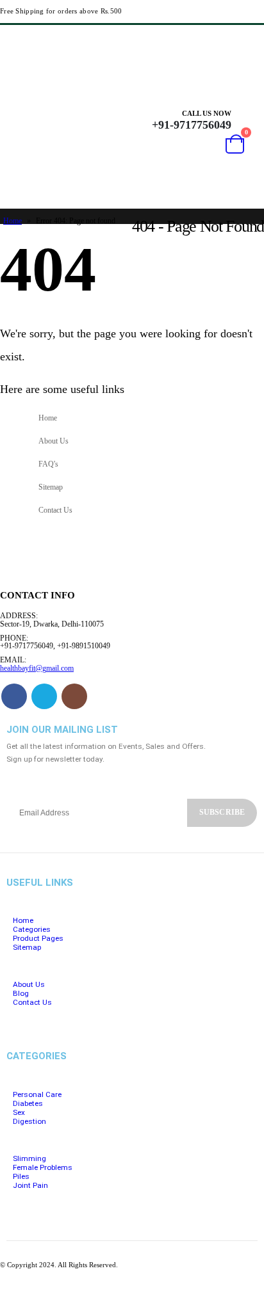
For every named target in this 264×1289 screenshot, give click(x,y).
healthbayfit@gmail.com (37, 668)
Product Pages (38, 938)
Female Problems (42, 1167)
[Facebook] (204, 39)
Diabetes (28, 1103)
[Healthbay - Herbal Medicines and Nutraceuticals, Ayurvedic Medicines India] (27, 148)
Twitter (44, 696)
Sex (19, 1112)
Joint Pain (30, 1185)
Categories (32, 929)
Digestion (29, 1121)
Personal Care (37, 1094)
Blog (21, 993)
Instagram (74, 696)
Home (12, 220)
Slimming (29, 1158)
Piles (21, 1176)
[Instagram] (251, 39)
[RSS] (227, 39)
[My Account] (249, 120)
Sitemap (50, 487)
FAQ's (48, 464)
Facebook (14, 696)
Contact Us (55, 510)
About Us (53, 441)
